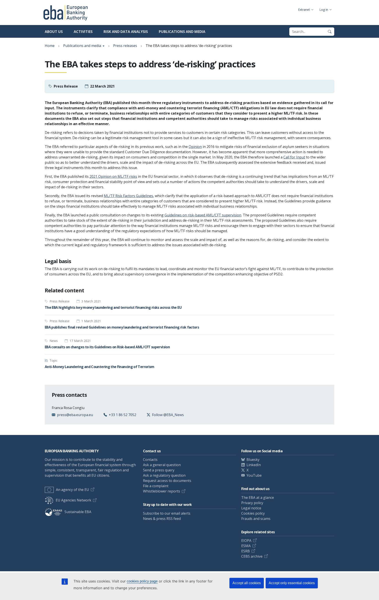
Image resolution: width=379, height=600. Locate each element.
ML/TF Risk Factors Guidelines (128, 195)
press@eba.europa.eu (75, 414)
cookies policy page (142, 581)
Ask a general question (162, 464)
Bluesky (253, 459)
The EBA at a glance (257, 497)
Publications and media (182, 31)
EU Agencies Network (73, 500)
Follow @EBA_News (168, 414)
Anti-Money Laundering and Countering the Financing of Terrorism (99, 366)
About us (54, 31)
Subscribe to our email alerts (166, 513)
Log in (323, 9)
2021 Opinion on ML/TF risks (113, 176)
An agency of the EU (72, 489)
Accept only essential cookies (292, 583)
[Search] (329, 31)
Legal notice (251, 508)
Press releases (125, 45)
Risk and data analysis (126, 31)
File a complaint (155, 485)
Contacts (150, 459)
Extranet (304, 9)
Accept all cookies (246, 583)
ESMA (246, 545)
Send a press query (158, 470)
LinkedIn (254, 464)
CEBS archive (252, 556)
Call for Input (294, 157)
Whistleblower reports (161, 491)
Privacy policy (252, 502)
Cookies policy (253, 513)
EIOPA (246, 540)
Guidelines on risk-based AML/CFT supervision (202, 215)
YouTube (254, 475)
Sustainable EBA (77, 511)
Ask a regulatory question (164, 475)
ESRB (245, 551)
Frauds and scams (255, 518)
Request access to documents (167, 480)
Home (50, 45)
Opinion (195, 146)
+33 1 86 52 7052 (122, 414)
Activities (83, 31)
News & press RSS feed (162, 518)
